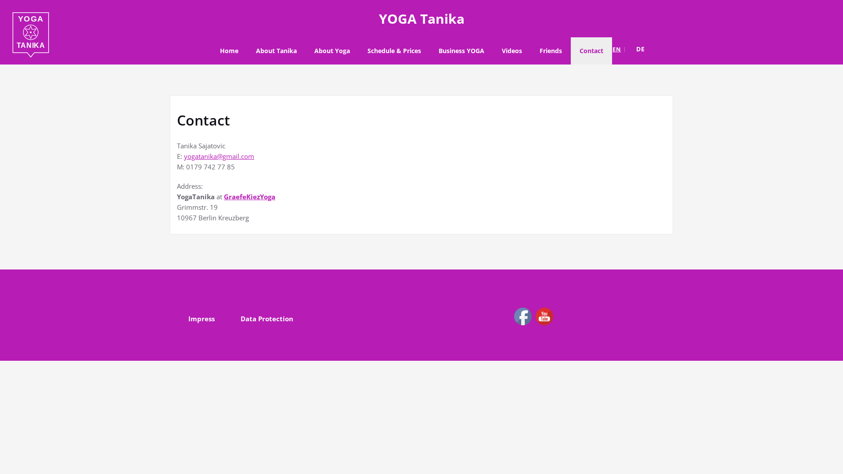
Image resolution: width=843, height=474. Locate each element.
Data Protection (267, 318)
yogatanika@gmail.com (219, 156)
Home (229, 51)
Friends (551, 51)
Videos (512, 51)
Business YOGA (461, 51)
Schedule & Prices (394, 51)
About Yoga (332, 51)
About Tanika (276, 51)
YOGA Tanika (422, 19)
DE (640, 49)
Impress (201, 318)
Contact (591, 51)
